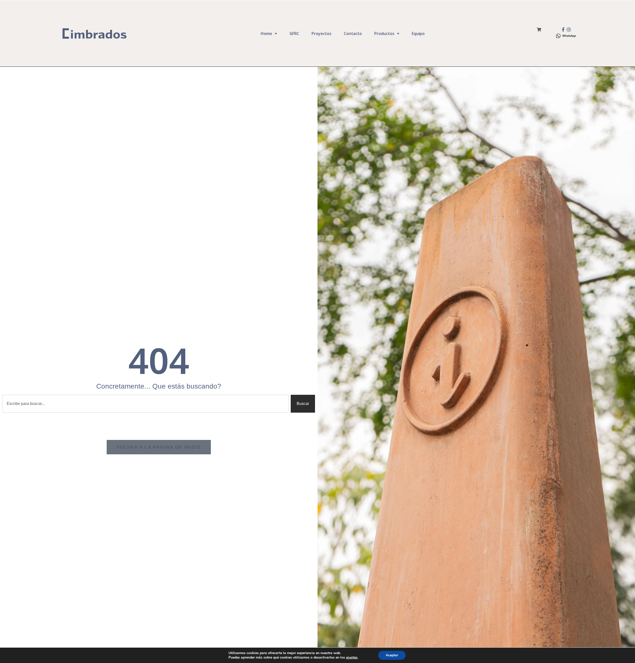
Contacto (353, 33)
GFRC (294, 33)
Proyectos (321, 33)
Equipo (418, 33)
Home (266, 33)
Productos (384, 33)
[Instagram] (569, 29)
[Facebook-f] (563, 29)
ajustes (351, 657)
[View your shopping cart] (539, 30)
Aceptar (392, 655)
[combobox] (145, 404)
